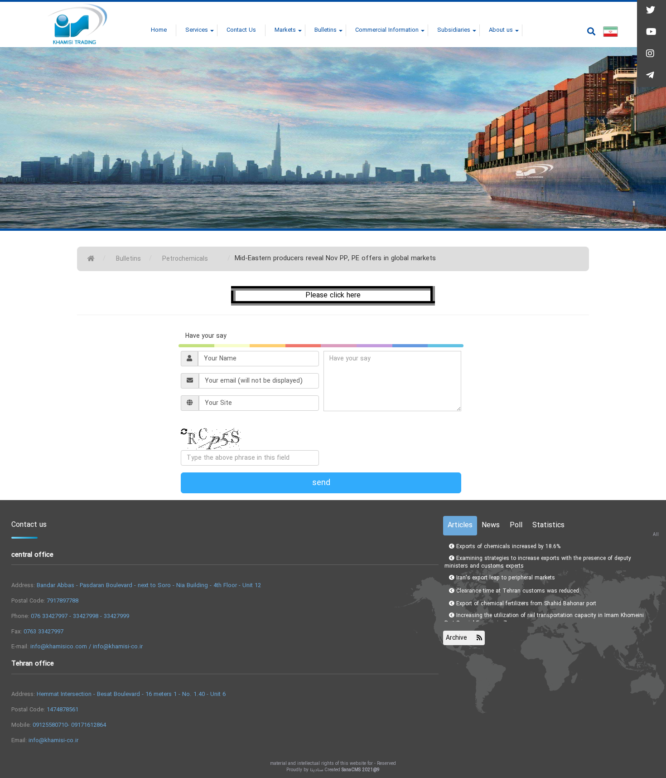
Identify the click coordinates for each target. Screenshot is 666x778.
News (491, 525)
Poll (516, 525)
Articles (460, 525)
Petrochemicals (185, 259)
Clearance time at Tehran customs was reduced (516, 589)
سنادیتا (316, 770)
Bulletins (128, 259)
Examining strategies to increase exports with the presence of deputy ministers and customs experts (537, 560)
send (321, 483)
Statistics (548, 525)
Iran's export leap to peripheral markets (504, 575)
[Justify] (591, 31)
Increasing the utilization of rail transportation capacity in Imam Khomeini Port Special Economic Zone (544, 617)
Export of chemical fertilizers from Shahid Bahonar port (525, 602)
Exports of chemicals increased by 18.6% (507, 544)
